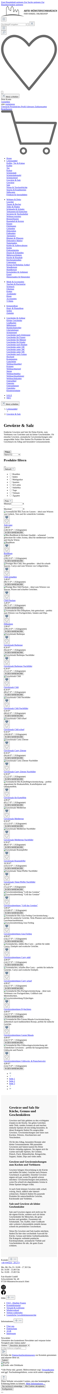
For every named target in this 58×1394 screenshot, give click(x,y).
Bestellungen (6, 109)
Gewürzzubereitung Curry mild (17, 957)
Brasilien (16, 474)
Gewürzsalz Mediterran (14, 819)
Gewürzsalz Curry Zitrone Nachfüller (20, 772)
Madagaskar (17, 479)
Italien (15, 477)
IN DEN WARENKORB (14, 533)
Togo (14, 490)
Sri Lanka (16, 485)
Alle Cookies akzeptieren (34, 1386)
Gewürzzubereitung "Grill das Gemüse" (21, 905)
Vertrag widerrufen (14, 1312)
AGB (8, 1331)
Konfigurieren (7, 1389)
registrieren (10, 104)
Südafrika (16, 487)
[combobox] (13, 24)
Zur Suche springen (32, 2)
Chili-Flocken (10, 600)
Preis (7, 501)
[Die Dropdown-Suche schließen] (32, 23)
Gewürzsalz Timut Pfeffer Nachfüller (19, 882)
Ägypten (16, 495)
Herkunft (8, 469)
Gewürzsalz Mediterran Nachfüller (18, 840)
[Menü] (3, 19)
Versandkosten (48, 1370)
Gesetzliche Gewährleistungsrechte (21, 1315)
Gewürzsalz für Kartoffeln (15, 797)
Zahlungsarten (41, 106)
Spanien (15, 482)
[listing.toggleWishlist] (7, 519)
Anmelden (5, 102)
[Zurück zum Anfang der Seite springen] (3, 1378)
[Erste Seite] (10, 1073)
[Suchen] (28, 24)
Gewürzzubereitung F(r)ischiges (17, 1009)
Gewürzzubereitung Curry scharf (18, 981)
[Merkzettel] (29, 90)
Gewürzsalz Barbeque (13, 645)
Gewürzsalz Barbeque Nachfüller (18, 666)
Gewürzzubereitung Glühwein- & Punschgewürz (25, 1061)
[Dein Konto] (2, 92)
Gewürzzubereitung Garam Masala (19, 1035)
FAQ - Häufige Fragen (16, 1303)
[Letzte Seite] (10, 1089)
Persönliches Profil (18, 106)
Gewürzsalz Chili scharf (14, 729)
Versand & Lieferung (15, 1308)
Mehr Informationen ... (35, 1383)
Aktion (5, 1345)
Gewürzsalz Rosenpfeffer (14, 861)
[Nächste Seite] (10, 1086)
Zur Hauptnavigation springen (22, 3)
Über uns (10, 1326)
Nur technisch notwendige (12, 1386)
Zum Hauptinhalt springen (12, 2)
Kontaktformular (13, 1305)
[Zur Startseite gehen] (29, 16)
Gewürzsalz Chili (11, 687)
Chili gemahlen (10, 577)
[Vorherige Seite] (10, 1076)
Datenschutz (11, 1328)
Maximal (14, 509)
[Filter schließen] (5, 466)
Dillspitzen (8, 624)
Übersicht (5, 106)
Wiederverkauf (12, 1310)
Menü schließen (12, 97)
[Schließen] (2, 1392)
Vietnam (16, 493)
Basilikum (8, 553)
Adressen (30, 106)
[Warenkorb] (29, 154)
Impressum (11, 1333)
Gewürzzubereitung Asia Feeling (18, 934)
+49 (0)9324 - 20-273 (10, 1263)
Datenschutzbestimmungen (23, 1355)
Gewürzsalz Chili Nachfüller (16, 708)
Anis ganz (8, 525)
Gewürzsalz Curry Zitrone (15, 750)
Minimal (14, 504)
